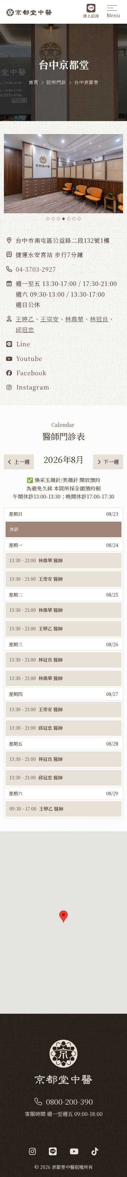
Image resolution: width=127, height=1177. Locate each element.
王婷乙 (25, 319)
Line (22, 344)
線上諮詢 (91, 16)
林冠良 (99, 319)
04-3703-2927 (36, 269)
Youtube (28, 358)
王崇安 (49, 319)
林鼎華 (74, 319)
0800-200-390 (69, 1101)
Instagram (31, 387)
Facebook (30, 372)
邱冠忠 (25, 329)
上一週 (22, 461)
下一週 (111, 461)
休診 (14, 529)
